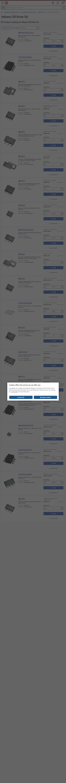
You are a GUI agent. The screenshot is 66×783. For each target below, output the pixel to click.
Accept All (21, 397)
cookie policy (14, 392)
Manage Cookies (45, 397)
